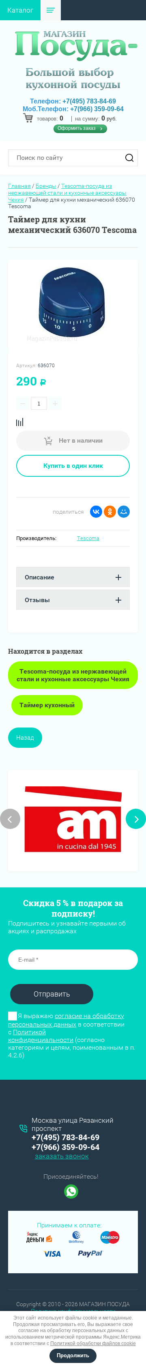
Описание (39, 577)
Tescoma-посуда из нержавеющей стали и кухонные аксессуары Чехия (67, 193)
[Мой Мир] (124, 512)
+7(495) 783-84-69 (89, 101)
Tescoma (88, 538)
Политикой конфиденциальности (40, 1036)
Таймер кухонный (47, 705)
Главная (19, 186)
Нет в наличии (80, 440)
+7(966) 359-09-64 (97, 108)
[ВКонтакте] (96, 512)
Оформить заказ (77, 128)
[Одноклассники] (110, 512)
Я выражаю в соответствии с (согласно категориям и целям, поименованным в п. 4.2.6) (71, 1035)
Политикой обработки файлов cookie (93, 1343)
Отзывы (37, 600)
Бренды (46, 186)
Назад (25, 737)
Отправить (52, 994)
